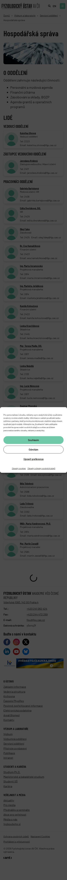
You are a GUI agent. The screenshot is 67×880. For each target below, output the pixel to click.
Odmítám (33, 449)
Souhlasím (33, 439)
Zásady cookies (19, 468)
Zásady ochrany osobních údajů (41, 468)
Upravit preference (34, 458)
